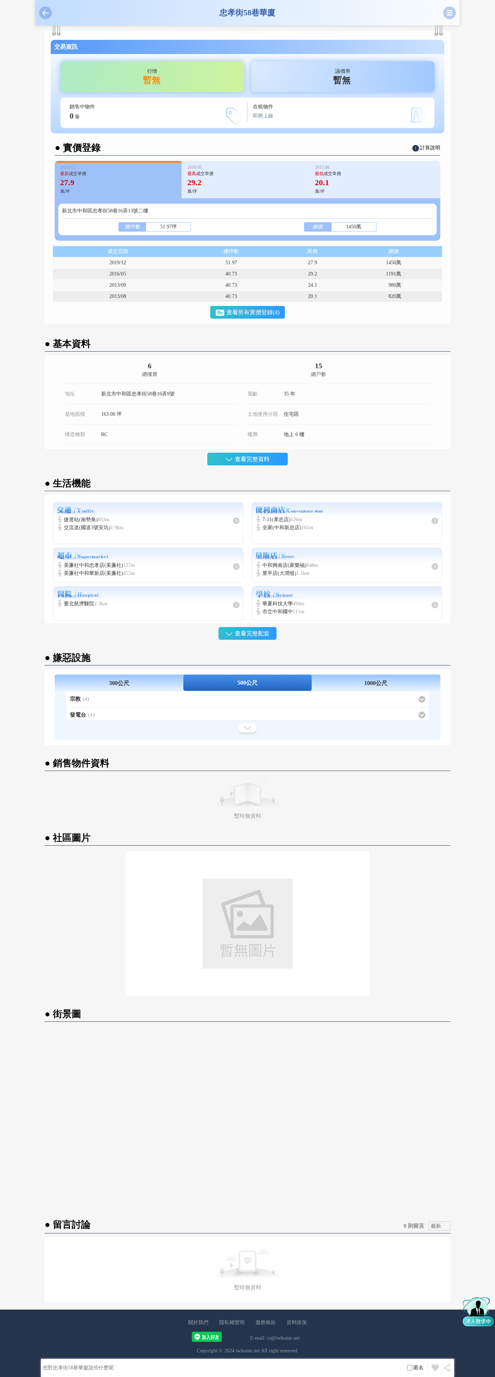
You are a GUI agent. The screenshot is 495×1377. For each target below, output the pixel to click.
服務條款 (265, 1322)
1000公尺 (375, 683)
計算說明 (430, 147)
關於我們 (198, 1322)
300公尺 (119, 683)
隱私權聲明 (232, 1322)
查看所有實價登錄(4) (252, 312)
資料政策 (297, 1322)
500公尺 (247, 683)
